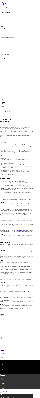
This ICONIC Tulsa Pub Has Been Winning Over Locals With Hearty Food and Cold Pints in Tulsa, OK (13, 76)
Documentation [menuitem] (4, 2)
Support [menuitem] (3, 4)
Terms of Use (3, 352)
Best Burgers (3, 364)
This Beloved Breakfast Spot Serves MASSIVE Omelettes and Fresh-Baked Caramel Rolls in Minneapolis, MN (14, 96)
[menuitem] (20, 7)
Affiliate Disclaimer (3, 23)
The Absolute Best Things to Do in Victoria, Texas (5, 41)
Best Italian (3, 102)
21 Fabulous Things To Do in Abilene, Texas (4, 58)
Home (2, 360)
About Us (2, 350)
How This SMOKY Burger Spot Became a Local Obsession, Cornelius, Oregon (10, 86)
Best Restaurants (4, 99)
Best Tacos (3, 106)
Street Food (3, 363)
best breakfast (1, 391)
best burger (7, 391)
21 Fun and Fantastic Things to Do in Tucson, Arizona (7, 37)
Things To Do (3, 377)
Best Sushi (3, 107)
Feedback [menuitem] (3, 5)
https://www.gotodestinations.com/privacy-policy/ (19, 230)
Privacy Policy (3, 22)
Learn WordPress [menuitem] (4, 3)
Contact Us (2, 21)
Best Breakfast (3, 368)
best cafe (9, 391)
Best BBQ (3, 103)
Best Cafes (3, 369)
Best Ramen (3, 388)
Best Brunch (3, 391)
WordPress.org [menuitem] (4, 1)
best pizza (5, 391)
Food (1, 361)
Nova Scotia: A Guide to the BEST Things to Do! (5, 54)
